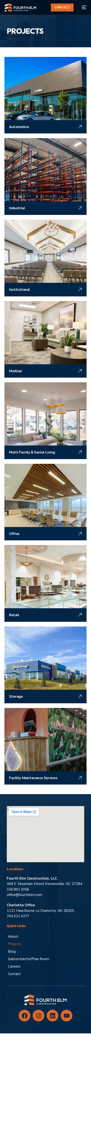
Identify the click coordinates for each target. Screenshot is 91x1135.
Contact (14, 974)
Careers (14, 966)
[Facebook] (24, 1015)
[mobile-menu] (82, 7)
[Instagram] (38, 1015)
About (13, 936)
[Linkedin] (52, 1015)
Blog (12, 951)
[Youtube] (66, 1015)
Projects (14, 944)
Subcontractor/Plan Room (28, 959)
